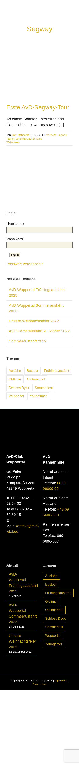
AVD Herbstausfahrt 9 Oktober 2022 (39, 331)
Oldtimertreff (36, 379)
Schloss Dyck (19, 388)
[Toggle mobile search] (63, 15)
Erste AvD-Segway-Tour (37, 107)
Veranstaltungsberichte (29, 138)
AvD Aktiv (51, 134)
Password (14, 239)
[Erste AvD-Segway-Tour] (39, 72)
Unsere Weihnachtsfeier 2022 (34, 321)
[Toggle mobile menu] (71, 15)
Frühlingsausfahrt (57, 370)
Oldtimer (15, 379)
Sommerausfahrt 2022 (27, 341)
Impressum (60, 680)
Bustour (32, 370)
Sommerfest (44, 388)
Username (15, 224)
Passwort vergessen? (24, 264)
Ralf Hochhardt (20, 134)
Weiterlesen (13, 142)
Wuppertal (16, 396)
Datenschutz (39, 684)
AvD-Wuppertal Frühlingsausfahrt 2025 (21, 582)
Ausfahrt (15, 370)
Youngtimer (38, 396)
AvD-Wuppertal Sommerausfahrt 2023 (21, 613)
